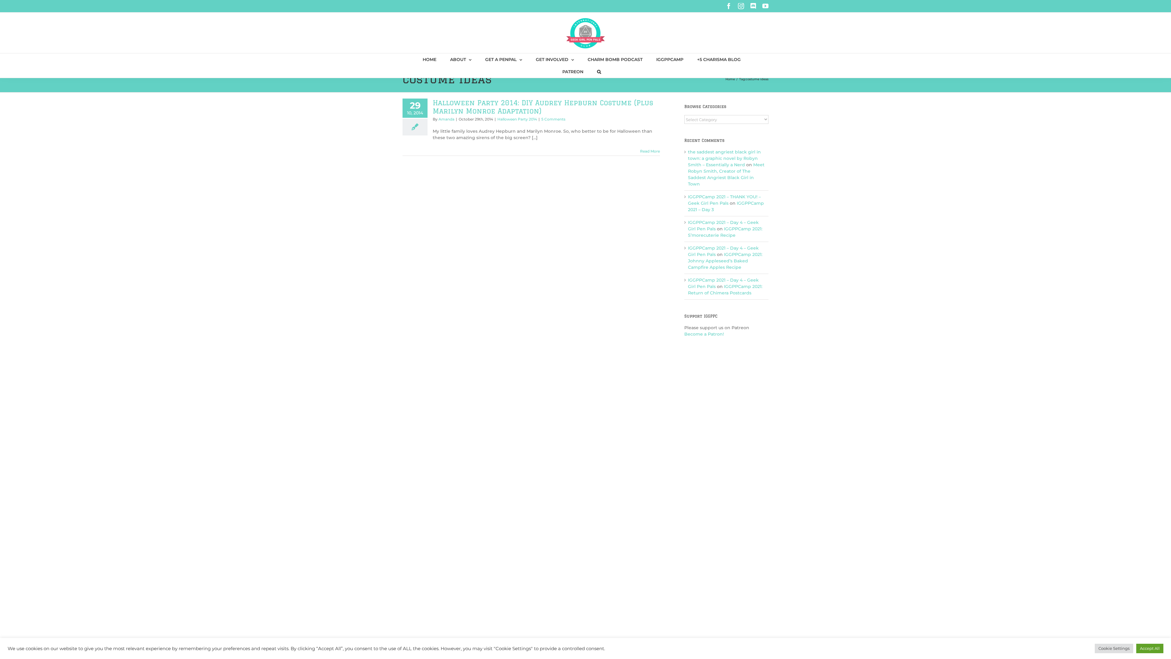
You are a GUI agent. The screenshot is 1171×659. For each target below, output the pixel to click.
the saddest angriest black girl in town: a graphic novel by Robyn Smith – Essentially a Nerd (724, 158)
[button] (599, 72)
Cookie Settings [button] (1114, 648)
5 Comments (553, 119)
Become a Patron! (704, 334)
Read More (650, 151)
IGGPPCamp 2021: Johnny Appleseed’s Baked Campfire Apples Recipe (725, 261)
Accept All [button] (1150, 648)
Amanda (446, 119)
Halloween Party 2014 (517, 119)
